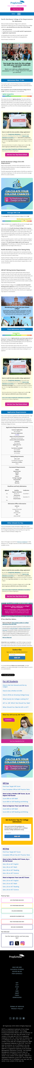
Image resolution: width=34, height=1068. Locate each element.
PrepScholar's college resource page (18, 609)
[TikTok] (20, 1018)
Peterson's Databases (22, 542)
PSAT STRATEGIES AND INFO (17, 921)
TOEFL (17, 995)
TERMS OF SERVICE (17, 1006)
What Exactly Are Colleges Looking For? (16, 699)
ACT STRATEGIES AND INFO (17, 905)
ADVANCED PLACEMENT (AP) (17, 916)
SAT (17, 983)
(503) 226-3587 (17, 516)
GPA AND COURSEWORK (17, 927)
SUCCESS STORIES (17, 969)
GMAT (17, 993)
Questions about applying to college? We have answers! (17, 606)
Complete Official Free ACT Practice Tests (16, 855)
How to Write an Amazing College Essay (16, 695)
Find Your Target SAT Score (11, 786)
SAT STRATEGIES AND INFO (17, 900)
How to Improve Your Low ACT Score (16, 877)
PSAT (17, 987)
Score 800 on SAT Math (10, 798)
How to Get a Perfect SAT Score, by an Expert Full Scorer (16, 794)
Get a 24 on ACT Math (10, 883)
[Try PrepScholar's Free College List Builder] (17, 192)
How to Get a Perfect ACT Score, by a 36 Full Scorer (16, 860)
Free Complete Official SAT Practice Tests (16, 789)
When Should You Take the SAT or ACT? (16, 707)
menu (14, 13)
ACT (17, 985)
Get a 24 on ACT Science (11, 890)
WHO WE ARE (17, 967)
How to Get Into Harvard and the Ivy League (15, 686)
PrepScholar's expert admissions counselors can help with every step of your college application (17, 311)
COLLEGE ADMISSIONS (17, 911)
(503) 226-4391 (17, 512)
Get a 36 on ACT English (11, 864)
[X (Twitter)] (10, 1018)
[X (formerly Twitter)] (17, 943)
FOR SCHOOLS (17, 973)
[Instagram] (23, 943)
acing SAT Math (13, 628)
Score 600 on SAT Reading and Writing (15, 812)
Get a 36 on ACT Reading (11, 870)
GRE (17, 991)
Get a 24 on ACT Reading (11, 887)
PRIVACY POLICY (17, 1008)
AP (17, 989)
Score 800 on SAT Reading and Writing (15, 802)
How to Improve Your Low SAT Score (16, 806)
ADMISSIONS (17, 997)
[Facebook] (11, 943)
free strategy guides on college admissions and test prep (15, 623)
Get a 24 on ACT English (11, 880)
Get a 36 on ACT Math (10, 867)
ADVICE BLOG (17, 971)
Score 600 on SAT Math (10, 809)
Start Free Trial (17, 9)
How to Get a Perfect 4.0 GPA (12, 691)
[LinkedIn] (23, 1018)
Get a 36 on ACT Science (11, 873)
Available (17, 435)
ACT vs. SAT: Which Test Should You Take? (16, 703)
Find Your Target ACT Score (12, 852)
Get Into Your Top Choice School (17, 154)
